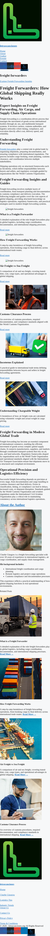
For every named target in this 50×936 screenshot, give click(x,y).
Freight (3, 58)
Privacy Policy (6, 918)
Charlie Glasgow (7, 895)
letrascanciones (8, 45)
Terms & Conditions (9, 923)
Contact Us (5, 913)
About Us (4, 908)
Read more (5, 230)
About (3, 53)
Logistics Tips (6, 900)
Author (3, 56)
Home (2, 51)
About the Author (12, 505)
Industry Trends (7, 905)
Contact (3, 61)
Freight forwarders (8, 149)
